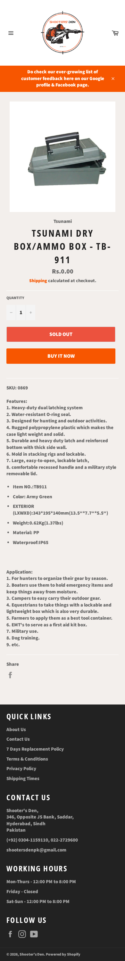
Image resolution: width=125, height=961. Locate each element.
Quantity (15, 298)
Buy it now (61, 356)
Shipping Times (22, 778)
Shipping (38, 281)
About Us (16, 729)
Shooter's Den (32, 954)
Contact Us (18, 739)
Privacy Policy (21, 768)
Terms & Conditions (27, 759)
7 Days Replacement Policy (35, 749)
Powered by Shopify (63, 954)
